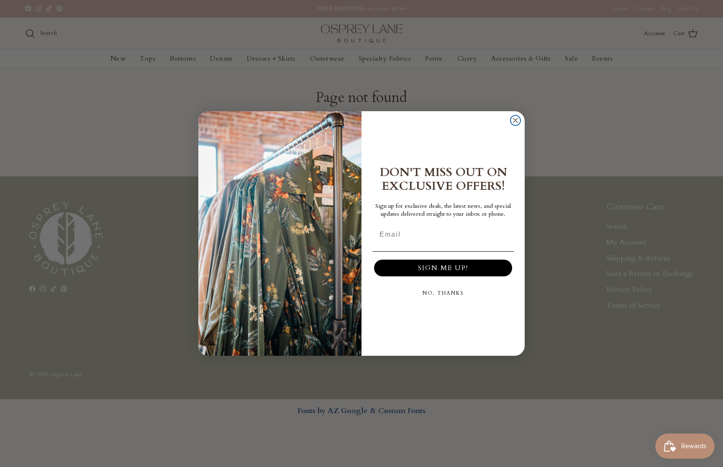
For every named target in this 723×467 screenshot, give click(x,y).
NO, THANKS (443, 293)
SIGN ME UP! (443, 268)
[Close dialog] (515, 120)
